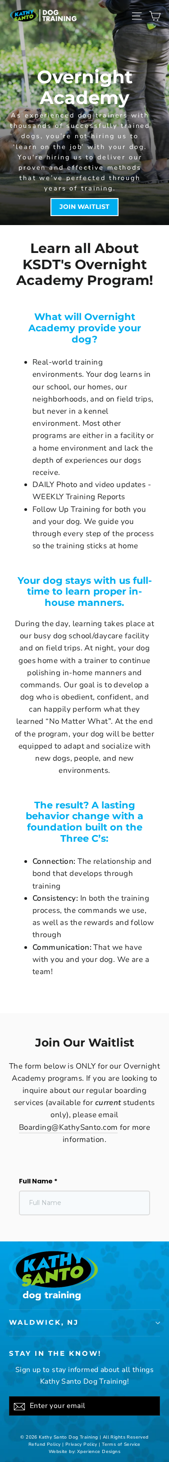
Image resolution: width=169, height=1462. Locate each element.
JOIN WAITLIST (84, 207)
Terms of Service (121, 1444)
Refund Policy (44, 1444)
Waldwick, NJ (44, 1322)
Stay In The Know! (55, 1353)
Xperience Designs (98, 1451)
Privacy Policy (81, 1444)
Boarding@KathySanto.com (68, 1127)
